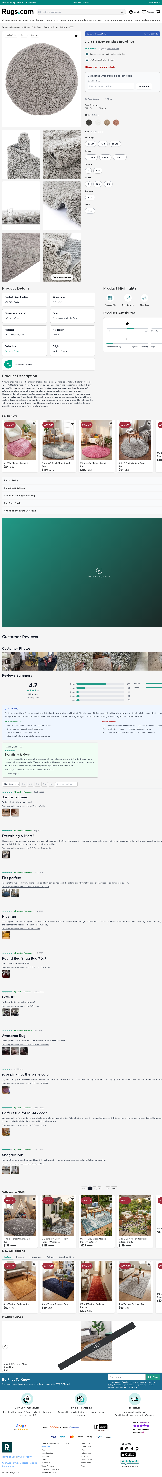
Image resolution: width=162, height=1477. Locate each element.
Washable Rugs (37, 20)
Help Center (86, 1453)
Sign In (137, 12)
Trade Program (48, 1466)
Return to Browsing (11, 27)
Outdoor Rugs (66, 20)
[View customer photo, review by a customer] (29, 661)
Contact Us (85, 1443)
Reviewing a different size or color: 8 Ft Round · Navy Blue (25, 887)
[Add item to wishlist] (34, 423)
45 (108, 1188)
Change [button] (102, 108)
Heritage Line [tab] (35, 1257)
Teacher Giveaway (49, 1472)
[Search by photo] (39, 11)
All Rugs (6, 20)
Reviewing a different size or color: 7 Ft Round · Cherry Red (26, 967)
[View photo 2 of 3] (15, 1051)
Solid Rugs (37, 27)
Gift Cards (46, 1446)
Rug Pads (91, 20)
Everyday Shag (51, 27)
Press (83, 1466)
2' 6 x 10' (105, 157)
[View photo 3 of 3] (24, 1051)
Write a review (113, 48)
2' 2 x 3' (91, 144)
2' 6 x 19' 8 (120, 157)
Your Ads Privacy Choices (15, 1462)
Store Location (47, 1453)
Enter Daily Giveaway (50, 1469)
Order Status (154, 2)
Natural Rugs (52, 20)
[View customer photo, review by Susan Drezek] (11, 661)
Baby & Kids (80, 20)
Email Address (94, 81)
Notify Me (144, 86)
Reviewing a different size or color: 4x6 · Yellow (21, 928)
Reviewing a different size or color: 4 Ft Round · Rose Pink (25, 1083)
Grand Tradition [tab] (66, 1257)
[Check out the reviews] (129, 1463)
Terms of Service (130, 1387)
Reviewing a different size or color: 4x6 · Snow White (23, 1164)
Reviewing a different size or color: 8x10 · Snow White (23, 806)
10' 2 (98, 184)
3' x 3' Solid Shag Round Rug (17, 463)
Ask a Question (94, 99)
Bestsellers (46, 1463)
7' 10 (98, 171)
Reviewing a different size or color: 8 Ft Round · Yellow (24, 1125)
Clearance (155, 20)
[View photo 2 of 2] (15, 812)
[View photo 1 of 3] (6, 1051)
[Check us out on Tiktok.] (132, 1448)
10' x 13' (115, 144)
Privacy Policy (113, 1387)
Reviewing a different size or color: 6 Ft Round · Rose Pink (25, 1044)
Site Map (45, 1456)
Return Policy (86, 1459)
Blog (43, 1450)
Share (109, 99)
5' (88, 171)
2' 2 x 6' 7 (91, 157)
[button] (76, 36)
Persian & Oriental (19, 20)
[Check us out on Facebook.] (121, 1448)
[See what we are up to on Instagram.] (126, 1448)
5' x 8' (102, 144)
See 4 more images (62, 277)
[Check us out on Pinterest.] (137, 1448)
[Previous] (5, 446)
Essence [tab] (20, 1257)
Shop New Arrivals (81, 2)
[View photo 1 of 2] (6, 812)
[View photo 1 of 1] (6, 854)
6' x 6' (90, 197)
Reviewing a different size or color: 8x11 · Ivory (20, 1006)
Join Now (153, 1377)
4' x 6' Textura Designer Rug (16, 1304)
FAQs (83, 1450)
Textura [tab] (7, 1257)
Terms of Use (8, 1456)
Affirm (44, 1459)
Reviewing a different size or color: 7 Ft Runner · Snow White (29, 769)
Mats (100, 20)
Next (114, 1188)
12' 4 (108, 184)
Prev (84, 1188)
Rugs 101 (84, 1456)
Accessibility (86, 1463)
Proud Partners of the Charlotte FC (56, 1443)
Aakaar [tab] (50, 1257)
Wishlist (150, 12)
